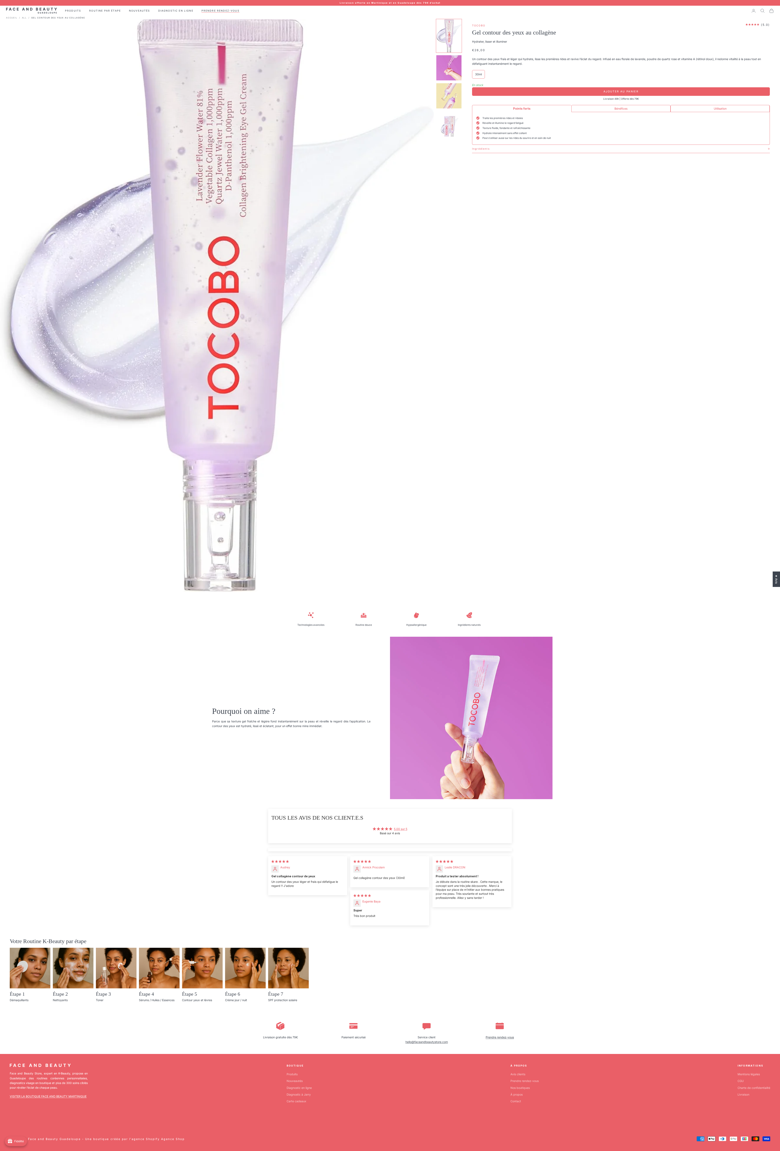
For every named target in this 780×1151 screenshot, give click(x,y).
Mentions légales (749, 1074)
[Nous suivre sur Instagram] (22, 1120)
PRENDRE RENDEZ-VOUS (220, 10)
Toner (99, 1000)
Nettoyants (60, 1000)
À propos (516, 1094)
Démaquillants (19, 1000)
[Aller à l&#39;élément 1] (449, 36)
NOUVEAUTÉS (139, 10)
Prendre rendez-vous (500, 1037)
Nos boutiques (520, 1087)
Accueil (11, 17)
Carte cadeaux (296, 1101)
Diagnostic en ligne (299, 1087)
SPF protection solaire (282, 1000)
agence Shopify (146, 1139)
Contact (515, 1101)
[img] (280, 861)
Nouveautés (295, 1081)
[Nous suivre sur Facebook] (12, 1120)
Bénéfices (620, 108)
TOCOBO (478, 25)
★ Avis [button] (776, 579)
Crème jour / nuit (236, 1000)
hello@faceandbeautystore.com (426, 1042)
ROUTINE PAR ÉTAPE (105, 10)
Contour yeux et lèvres (197, 1000)
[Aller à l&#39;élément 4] (449, 125)
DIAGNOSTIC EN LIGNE (175, 10)
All (24, 17)
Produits (292, 1074)
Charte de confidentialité (754, 1087)
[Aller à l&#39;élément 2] (449, 68)
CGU (741, 1081)
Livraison (743, 1094)
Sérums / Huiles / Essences (156, 1000)
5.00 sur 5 (400, 829)
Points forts (522, 108)
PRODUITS (73, 10)
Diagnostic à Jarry (299, 1094)
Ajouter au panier (620, 91)
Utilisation (720, 108)
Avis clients (517, 1074)
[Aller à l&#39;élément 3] (449, 96)
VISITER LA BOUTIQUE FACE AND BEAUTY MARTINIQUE (48, 1096)
